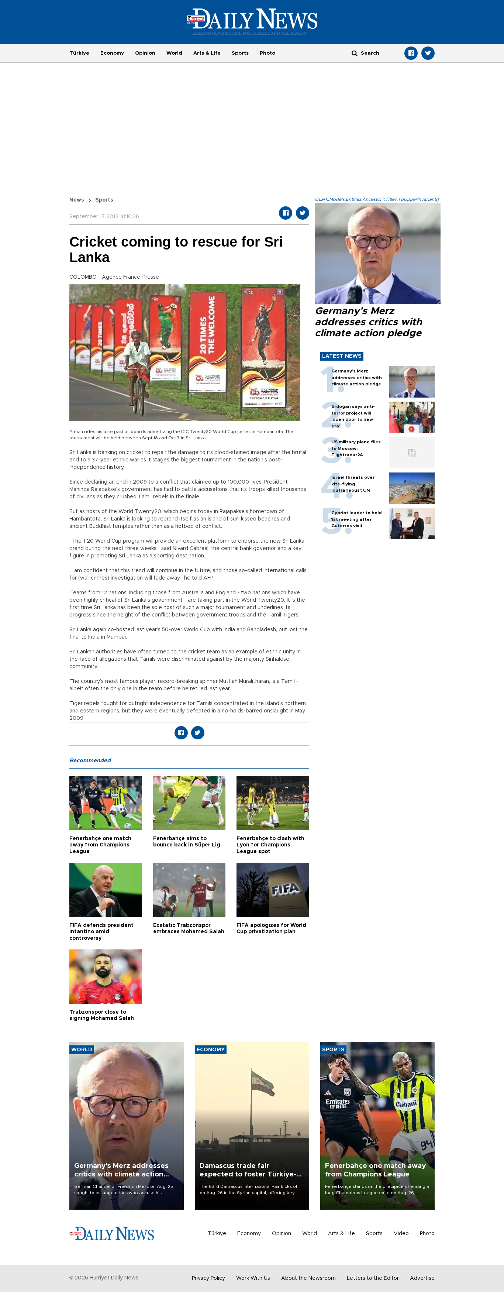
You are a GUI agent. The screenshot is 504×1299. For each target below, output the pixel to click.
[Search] (355, 53)
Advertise (422, 1278)
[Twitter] (428, 53)
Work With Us (253, 1278)
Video (401, 1233)
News (76, 200)
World (174, 53)
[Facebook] (411, 53)
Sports (240, 53)
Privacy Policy (208, 1278)
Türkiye (79, 53)
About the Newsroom (308, 1278)
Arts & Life (207, 53)
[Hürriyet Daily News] (252, 21)
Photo (267, 53)
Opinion (145, 53)
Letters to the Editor (373, 1278)
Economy (112, 53)
